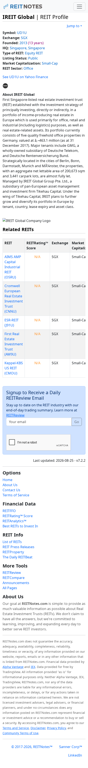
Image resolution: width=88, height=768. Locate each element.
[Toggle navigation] (79, 6)
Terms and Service (16, 728)
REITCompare (14, 577)
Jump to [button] (73, 26)
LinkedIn (75, 755)
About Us (10, 485)
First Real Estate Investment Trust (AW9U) (13, 344)
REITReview (15, 415)
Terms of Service (16, 495)
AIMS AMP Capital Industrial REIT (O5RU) (12, 267)
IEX (33, 667)
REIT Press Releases (18, 547)
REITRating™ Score (18, 516)
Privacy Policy (56, 728)
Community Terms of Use (20, 733)
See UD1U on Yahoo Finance (25, 77)
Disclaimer (38, 728)
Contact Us (11, 490)
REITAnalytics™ (14, 521)
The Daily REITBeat (17, 557)
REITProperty (13, 552)
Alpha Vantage (13, 667)
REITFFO (9, 510)
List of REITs (12, 541)
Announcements (16, 582)
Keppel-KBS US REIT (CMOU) (13, 368)
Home (7, 479)
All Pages (10, 588)
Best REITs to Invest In (20, 526)
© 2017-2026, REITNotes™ (31, 746)
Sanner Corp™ (70, 746)
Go (76, 421)
